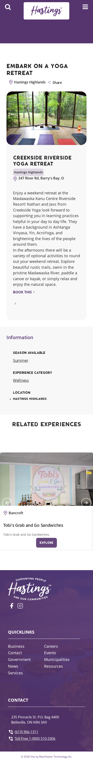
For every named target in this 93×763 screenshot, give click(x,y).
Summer (20, 360)
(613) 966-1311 (26, 731)
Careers (51, 646)
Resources (53, 666)
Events (50, 652)
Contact (15, 652)
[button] (7, 503)
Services (15, 672)
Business (16, 646)
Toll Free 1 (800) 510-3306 (35, 738)
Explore (46, 542)
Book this (22, 292)
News (13, 666)
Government (19, 659)
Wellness (21, 380)
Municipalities (57, 659)
